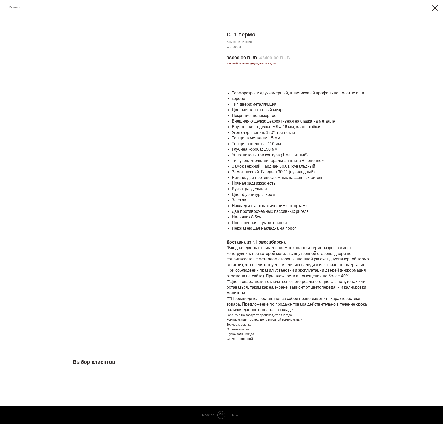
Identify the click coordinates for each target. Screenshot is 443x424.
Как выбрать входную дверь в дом (251, 63)
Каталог (15, 7)
